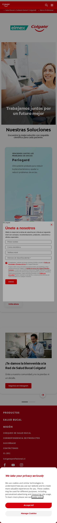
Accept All (28, 505)
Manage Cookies (28, 514)
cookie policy (37, 497)
